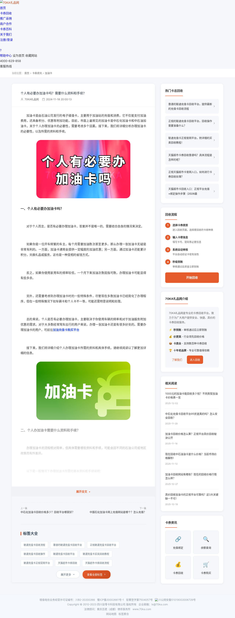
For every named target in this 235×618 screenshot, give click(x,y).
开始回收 (192, 277)
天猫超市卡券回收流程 (97, 562)
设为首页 (18, 55)
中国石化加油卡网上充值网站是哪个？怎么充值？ (118, 512)
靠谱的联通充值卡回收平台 (67, 544)
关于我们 (6, 34)
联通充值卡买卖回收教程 (96, 553)
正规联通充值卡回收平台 (103, 544)
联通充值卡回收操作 (34, 553)
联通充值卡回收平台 (64, 553)
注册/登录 (6, 40)
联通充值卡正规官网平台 (37, 562)
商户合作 (6, 24)
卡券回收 (6, 13)
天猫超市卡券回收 (67, 562)
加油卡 (48, 73)
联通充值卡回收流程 (34, 544)
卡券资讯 (37, 73)
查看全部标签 (94, 574)
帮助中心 (6, 55)
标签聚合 (124, 613)
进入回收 (195, 359)
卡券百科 (6, 29)
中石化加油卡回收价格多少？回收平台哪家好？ (48, 512)
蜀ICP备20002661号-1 (110, 599)
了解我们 (177, 359)
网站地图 (111, 613)
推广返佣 (6, 18)
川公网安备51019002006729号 (177, 599)
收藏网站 (31, 55)
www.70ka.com (142, 609)
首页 (3, 8)
